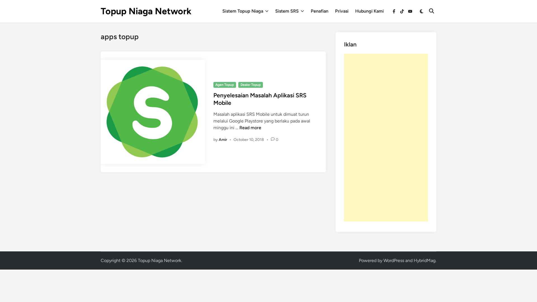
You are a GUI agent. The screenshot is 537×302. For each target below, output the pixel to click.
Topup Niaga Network (146, 11)
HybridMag (424, 260)
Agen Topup (224, 85)
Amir (223, 139)
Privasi (341, 11)
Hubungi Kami (369, 11)
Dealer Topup (251, 85)
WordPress (393, 260)
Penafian (319, 11)
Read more (250, 127)
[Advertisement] (386, 137)
